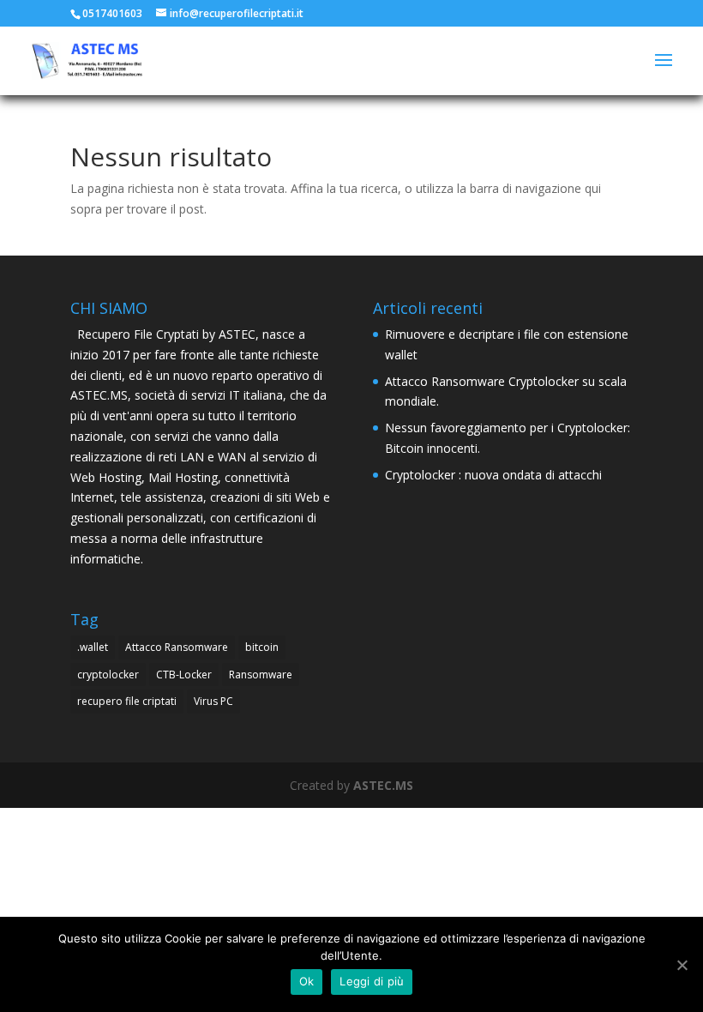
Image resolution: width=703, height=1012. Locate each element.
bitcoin (262, 647)
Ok (307, 981)
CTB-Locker (184, 674)
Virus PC (213, 701)
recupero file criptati (127, 701)
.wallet (92, 647)
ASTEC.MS (383, 785)
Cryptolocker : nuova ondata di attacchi (493, 475)
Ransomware (260, 674)
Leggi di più (371, 981)
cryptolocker (108, 674)
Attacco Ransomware (176, 647)
